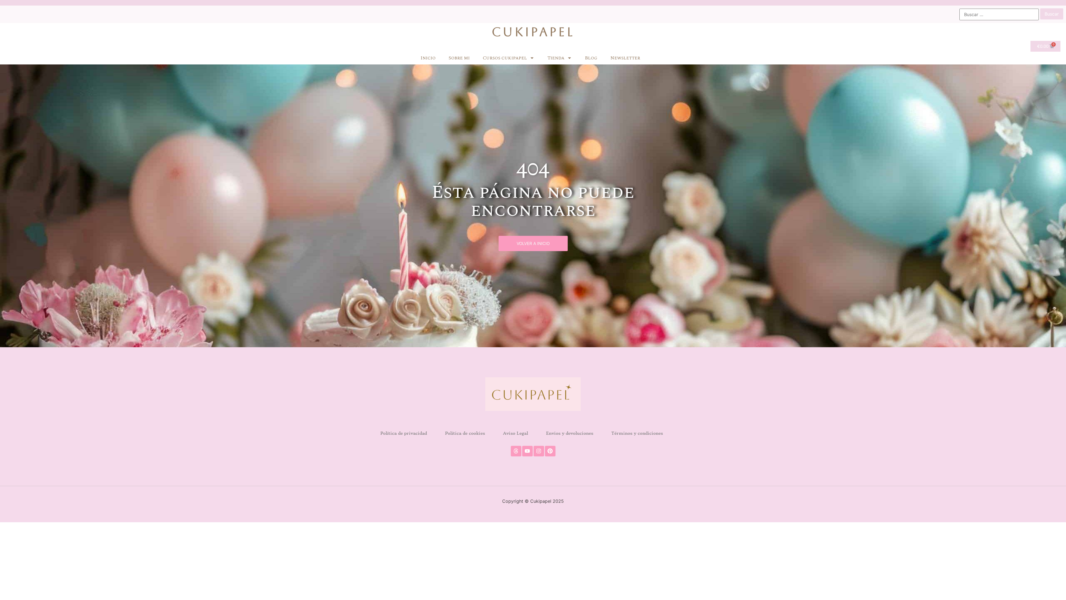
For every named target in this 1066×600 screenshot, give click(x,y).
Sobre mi (459, 58)
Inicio (428, 58)
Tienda (555, 58)
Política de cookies (465, 433)
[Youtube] (527, 451)
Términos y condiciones (637, 433)
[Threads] (516, 451)
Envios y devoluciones (569, 433)
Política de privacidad (403, 433)
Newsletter (625, 58)
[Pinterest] (550, 451)
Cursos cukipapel (505, 58)
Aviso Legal (515, 433)
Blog (591, 58)
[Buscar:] (999, 14)
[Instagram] (539, 451)
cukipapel (533, 32)
